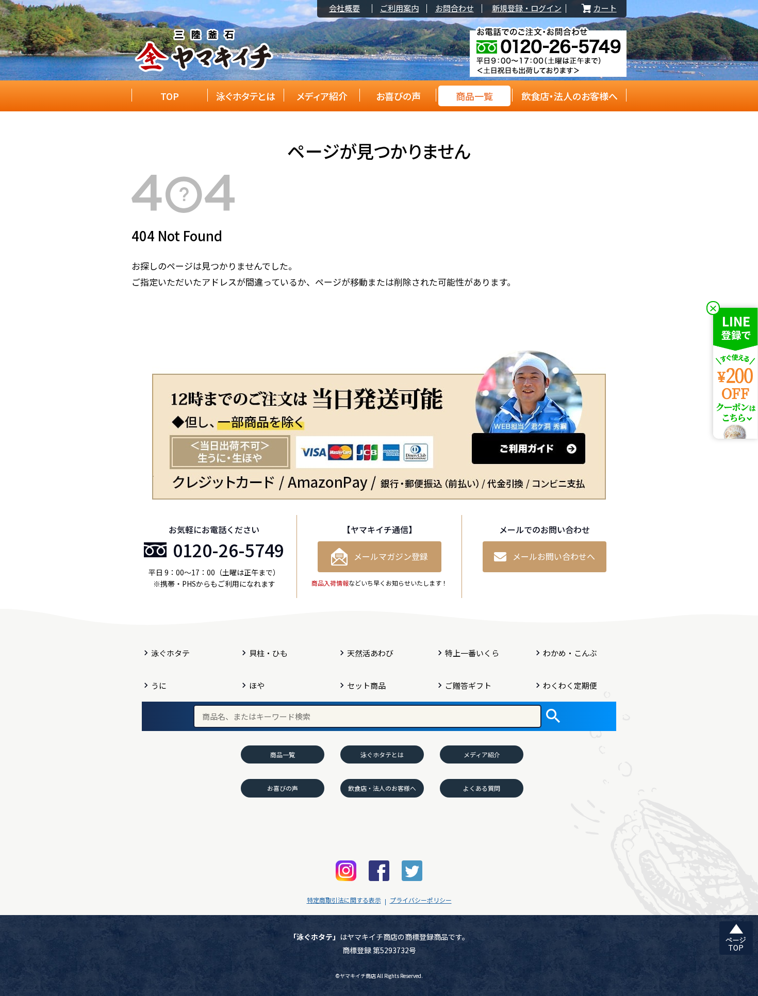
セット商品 (366, 685)
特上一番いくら (472, 653)
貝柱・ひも (268, 653)
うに (159, 685)
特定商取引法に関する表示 (344, 899)
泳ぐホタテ (170, 653)
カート (598, 8)
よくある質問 (481, 788)
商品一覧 (474, 96)
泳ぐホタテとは (245, 96)
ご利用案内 (399, 8)
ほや (257, 685)
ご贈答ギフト (468, 685)
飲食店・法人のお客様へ (569, 96)
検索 (553, 716)
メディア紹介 (322, 96)
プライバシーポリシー (421, 899)
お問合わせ (454, 8)
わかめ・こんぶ (570, 653)
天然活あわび (370, 653)
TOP (169, 96)
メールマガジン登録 (391, 556)
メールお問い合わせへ (554, 556)
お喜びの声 (398, 96)
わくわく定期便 (570, 685)
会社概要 (344, 8)
